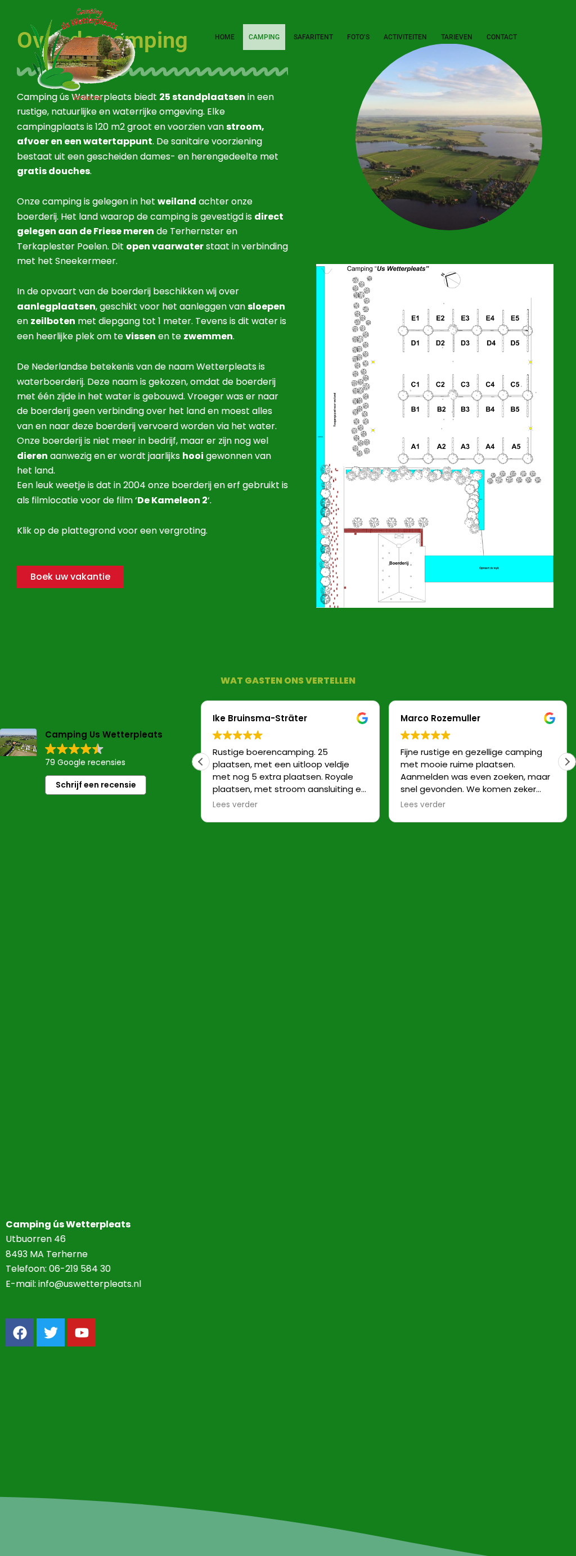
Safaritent (313, 37)
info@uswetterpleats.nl (89, 1283)
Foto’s (358, 37)
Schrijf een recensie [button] (96, 784)
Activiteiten (405, 37)
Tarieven (456, 37)
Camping (264, 37)
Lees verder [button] (235, 805)
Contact (502, 37)
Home (225, 37)
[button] (567, 761)
